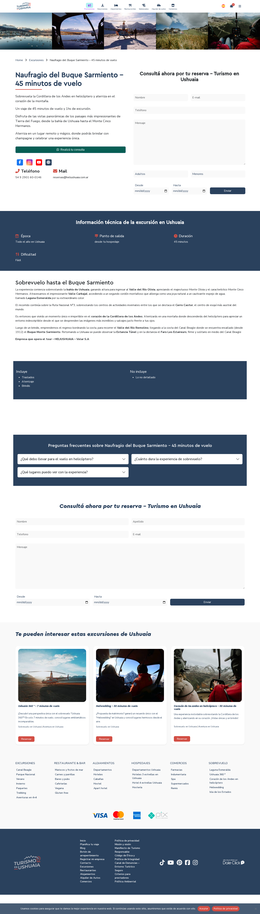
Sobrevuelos (144, 9)
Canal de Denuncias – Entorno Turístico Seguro (127, 866)
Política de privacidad (127, 840)
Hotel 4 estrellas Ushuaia (147, 782)
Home (19, 60)
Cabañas (98, 779)
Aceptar (203, 908)
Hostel (97, 783)
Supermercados (180, 783)
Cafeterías (61, 783)
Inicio (83, 840)
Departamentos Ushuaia (146, 770)
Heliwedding (217, 787)
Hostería (137, 787)
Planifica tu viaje (89, 844)
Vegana (59, 788)
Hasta (177, 185)
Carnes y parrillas (65, 774)
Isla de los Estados (220, 792)
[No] (255, 908)
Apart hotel (100, 788)
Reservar (26, 739)
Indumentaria (178, 774)
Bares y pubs (62, 779)
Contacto (85, 863)
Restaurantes (130, 9)
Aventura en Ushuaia (53, 726)
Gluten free (61, 793)
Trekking (21, 793)
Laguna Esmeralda (220, 770)
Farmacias (176, 770)
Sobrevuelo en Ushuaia (29, 726)
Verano (20, 779)
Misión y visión (123, 844)
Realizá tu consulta (72, 149)
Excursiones (102, 9)
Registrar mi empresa (92, 859)
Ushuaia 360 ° (218, 774)
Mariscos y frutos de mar (69, 770)
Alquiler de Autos (90, 877)
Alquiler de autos (159, 9)
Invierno (20, 783)
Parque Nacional (25, 774)
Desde (139, 185)
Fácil (18, 260)
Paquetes (21, 788)
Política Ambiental (125, 881)
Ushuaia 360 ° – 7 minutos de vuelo (38, 706)
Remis (174, 788)
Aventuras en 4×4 (26, 797)
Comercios (173, 9)
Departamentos (103, 770)
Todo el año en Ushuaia (30, 242)
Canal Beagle (23, 770)
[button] (223, 6)
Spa (173, 779)
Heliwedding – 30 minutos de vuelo (117, 706)
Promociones (89, 9)
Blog (82, 848)
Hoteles (98, 774)
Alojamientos (116, 9)
